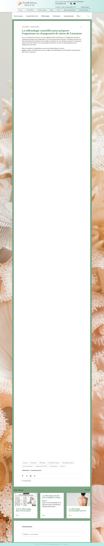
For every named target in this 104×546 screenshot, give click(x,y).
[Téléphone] (71, 3)
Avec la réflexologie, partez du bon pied (23, 510)
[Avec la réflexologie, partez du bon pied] (25, 499)
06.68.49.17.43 (62, 3)
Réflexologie (45, 16)
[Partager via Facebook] (22, 476)
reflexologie (33, 462)
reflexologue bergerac (68, 462)
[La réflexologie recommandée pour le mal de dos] (78, 499)
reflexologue (42, 462)
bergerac (25, 462)
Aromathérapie (69, 16)
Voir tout (87, 490)
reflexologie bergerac (53, 462)
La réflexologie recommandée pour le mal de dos (77, 510)
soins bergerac (53, 466)
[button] (88, 16)
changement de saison (41, 466)
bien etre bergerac (28, 466)
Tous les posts (18, 16)
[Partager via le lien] (34, 476)
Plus (78, 16)
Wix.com (66, 544)
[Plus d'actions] (81, 27)
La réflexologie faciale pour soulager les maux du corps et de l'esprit (51, 496)
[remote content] (52, 255)
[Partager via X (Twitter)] (26, 476)
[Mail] (74, 4)
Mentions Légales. (54, 544)
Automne (62, 466)
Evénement (56, 16)
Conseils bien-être (32, 16)
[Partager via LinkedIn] (30, 476)
